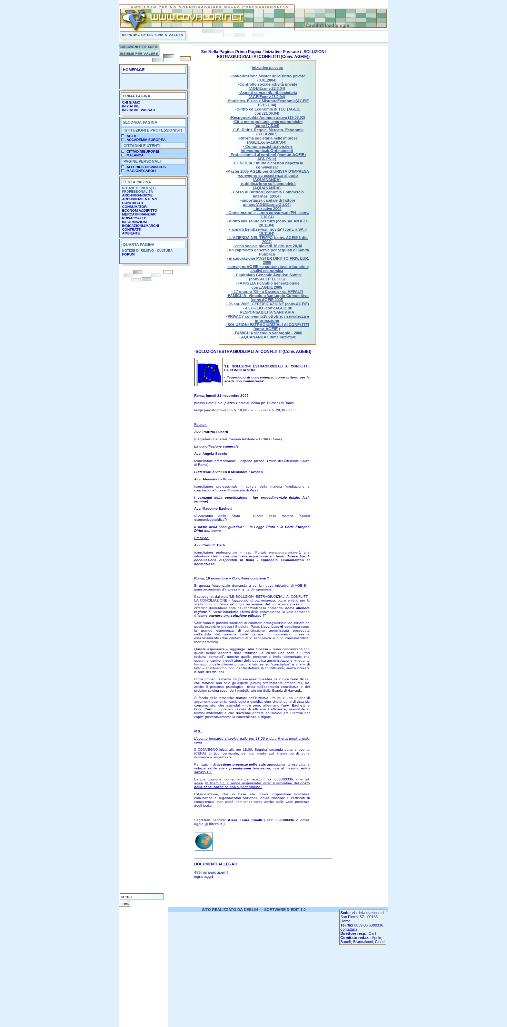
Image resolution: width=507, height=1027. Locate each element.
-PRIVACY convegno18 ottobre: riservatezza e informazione (267, 318)
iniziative (131, 106)
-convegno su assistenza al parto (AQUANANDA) (268, 177)
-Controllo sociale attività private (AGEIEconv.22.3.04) (267, 86)
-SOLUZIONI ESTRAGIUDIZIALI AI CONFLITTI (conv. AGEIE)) (267, 327)
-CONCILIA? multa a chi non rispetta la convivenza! (267, 165)
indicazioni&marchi (140, 226)
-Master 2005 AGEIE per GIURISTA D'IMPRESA (267, 171)
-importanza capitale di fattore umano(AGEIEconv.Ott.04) (267, 202)
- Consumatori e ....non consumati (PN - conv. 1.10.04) (267, 215)
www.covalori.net (283, 552)
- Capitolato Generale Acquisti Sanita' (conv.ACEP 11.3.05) (267, 277)
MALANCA (135, 155)
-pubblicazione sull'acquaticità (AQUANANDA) (268, 186)
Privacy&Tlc (134, 218)
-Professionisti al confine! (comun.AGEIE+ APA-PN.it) (267, 157)
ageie (132, 136)
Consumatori (135, 207)
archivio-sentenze (140, 199)
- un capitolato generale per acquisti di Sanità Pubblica (268, 252)
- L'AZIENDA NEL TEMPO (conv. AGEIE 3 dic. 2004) (267, 240)
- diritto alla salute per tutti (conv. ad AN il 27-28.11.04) (268, 223)
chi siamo (131, 102)
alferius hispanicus (146, 167)
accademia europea (146, 140)
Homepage (134, 70)
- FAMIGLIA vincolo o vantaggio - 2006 (267, 333)
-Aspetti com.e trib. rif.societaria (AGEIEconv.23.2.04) (268, 94)
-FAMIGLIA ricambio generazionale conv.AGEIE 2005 (267, 285)
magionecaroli (141, 171)
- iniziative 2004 (267, 209)
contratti (131, 229)
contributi (132, 203)
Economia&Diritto (139, 210)
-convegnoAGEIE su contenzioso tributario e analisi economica (268, 269)
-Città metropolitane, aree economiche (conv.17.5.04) (267, 123)
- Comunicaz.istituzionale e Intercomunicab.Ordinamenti (267, 148)
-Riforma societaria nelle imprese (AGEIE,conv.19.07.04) (268, 140)
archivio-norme (137, 195)
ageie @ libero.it (208, 824)
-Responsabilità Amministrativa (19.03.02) (267, 117)
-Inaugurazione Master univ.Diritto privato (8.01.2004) (268, 78)
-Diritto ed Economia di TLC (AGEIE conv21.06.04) (267, 111)
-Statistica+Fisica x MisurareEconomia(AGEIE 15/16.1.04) (268, 103)
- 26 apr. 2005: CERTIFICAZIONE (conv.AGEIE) (267, 304)
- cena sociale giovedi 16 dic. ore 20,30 (267, 246)
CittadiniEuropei (143, 151)
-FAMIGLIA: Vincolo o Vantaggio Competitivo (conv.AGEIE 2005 (268, 298)
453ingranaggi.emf (211, 872)
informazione (135, 222)
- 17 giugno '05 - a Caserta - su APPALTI (267, 291)
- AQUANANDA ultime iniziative (267, 337)
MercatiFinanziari (139, 214)
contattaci (348, 929)
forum (128, 254)
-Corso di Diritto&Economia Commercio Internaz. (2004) (267, 194)
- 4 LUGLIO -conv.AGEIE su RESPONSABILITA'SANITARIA (267, 310)
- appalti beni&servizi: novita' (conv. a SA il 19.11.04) (268, 231)
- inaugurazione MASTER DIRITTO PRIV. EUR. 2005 (268, 260)
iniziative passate (139, 110)
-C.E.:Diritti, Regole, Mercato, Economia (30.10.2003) (268, 132)
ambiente (131, 233)
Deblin (251, 910)
